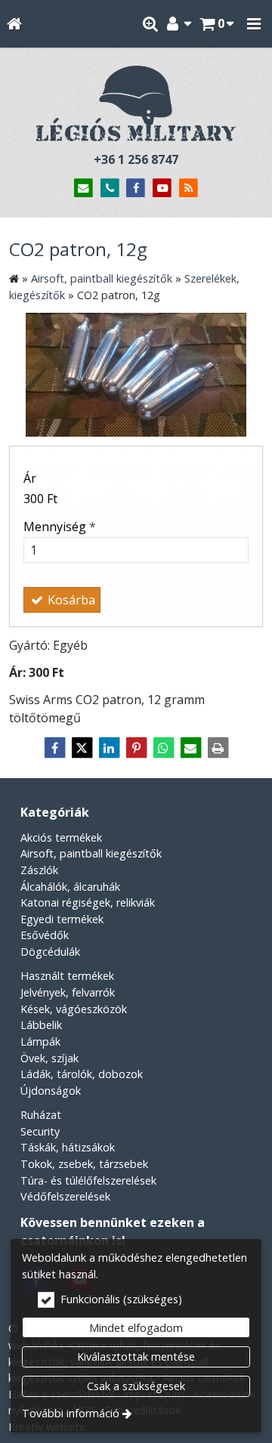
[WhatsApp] (163, 748)
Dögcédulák (50, 951)
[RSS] (188, 188)
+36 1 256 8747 (136, 159)
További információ (70, 1413)
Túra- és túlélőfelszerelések (88, 1180)
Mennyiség (59, 526)
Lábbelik (41, 1025)
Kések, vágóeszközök (73, 1009)
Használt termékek (67, 976)
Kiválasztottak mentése (136, 1356)
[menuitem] (14, 23)
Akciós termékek (61, 837)
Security (40, 1131)
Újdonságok (50, 1090)
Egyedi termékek (62, 919)
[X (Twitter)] (82, 748)
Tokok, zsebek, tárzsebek (84, 1164)
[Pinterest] (136, 748)
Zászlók (39, 870)
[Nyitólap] (14, 23)
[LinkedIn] (109, 748)
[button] (254, 23)
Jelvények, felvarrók (67, 992)
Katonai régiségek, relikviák (87, 902)
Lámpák (40, 1041)
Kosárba (70, 600)
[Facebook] (136, 188)
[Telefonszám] (110, 188)
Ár (29, 478)
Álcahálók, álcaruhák (70, 886)
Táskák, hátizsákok (67, 1147)
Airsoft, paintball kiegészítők (91, 853)
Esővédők (44, 935)
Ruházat (40, 1115)
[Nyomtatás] (218, 748)
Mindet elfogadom (136, 1328)
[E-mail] (83, 188)
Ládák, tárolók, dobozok (81, 1074)
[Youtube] (162, 188)
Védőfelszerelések (65, 1196)
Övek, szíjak (49, 1058)
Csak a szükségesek (136, 1386)
